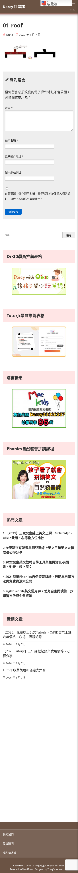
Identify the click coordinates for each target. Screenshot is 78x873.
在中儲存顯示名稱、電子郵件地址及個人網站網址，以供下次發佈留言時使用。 (37, 196)
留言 (9, 108)
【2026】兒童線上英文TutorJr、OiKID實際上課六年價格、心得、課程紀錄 (37, 634)
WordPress (27, 869)
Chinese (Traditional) (50, 3)
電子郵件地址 (14, 156)
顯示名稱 (11, 140)
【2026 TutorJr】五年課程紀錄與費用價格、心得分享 (36, 653)
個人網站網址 (13, 172)
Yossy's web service (57, 869)
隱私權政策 (9, 853)
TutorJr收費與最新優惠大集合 (24, 670)
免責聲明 (8, 843)
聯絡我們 (8, 834)
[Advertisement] (39, 772)
